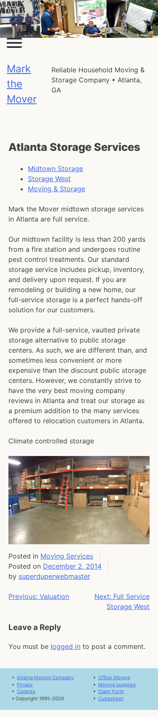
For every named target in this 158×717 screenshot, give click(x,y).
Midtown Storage (55, 168)
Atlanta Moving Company (45, 677)
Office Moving (114, 677)
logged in (65, 646)
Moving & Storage (56, 189)
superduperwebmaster (54, 576)
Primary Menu (14, 43)
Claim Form (111, 691)
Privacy (25, 685)
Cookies (26, 691)
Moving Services (66, 556)
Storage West (49, 178)
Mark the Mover (22, 84)
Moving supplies (117, 685)
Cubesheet (110, 698)
